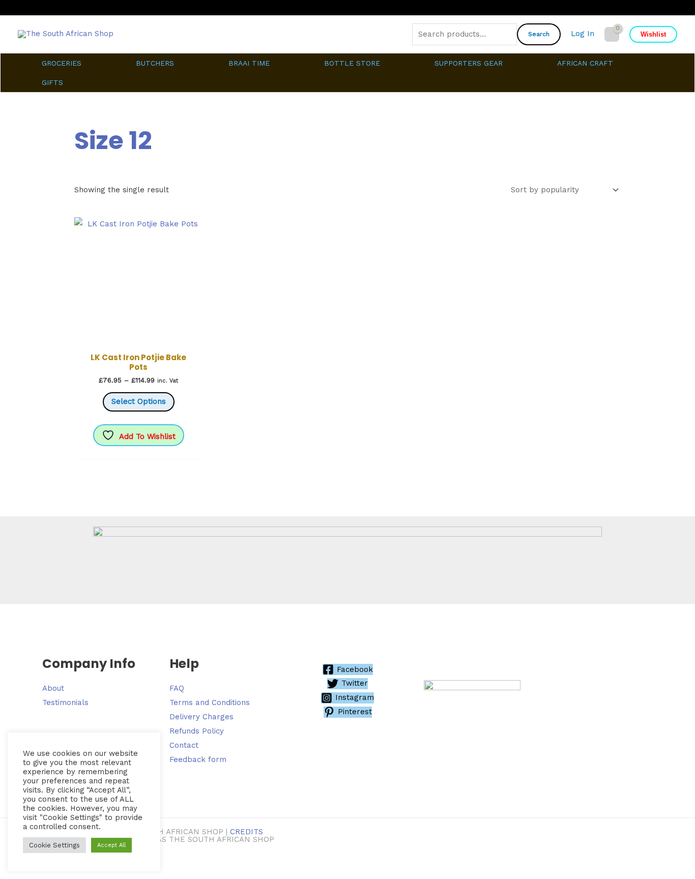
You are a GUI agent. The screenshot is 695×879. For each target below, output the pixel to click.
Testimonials (65, 702)
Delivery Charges (201, 716)
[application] (85, 63)
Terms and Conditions (209, 702)
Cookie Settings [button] (54, 845)
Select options (138, 401)
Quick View (138, 337)
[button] (653, 34)
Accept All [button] (111, 845)
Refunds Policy (196, 731)
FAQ (176, 688)
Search (538, 34)
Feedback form (197, 759)
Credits (246, 831)
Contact (183, 745)
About (53, 688)
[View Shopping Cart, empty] (611, 34)
